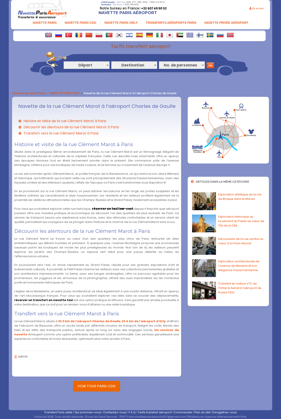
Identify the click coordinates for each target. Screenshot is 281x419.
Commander (183, 412)
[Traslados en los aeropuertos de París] (139, 35)
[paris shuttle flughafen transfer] (149, 35)
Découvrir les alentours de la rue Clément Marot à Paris (71, 127)
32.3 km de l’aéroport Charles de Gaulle (89, 321)
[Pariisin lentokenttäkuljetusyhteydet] (200, 35)
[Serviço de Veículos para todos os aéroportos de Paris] (109, 35)
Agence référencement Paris (226, 417)
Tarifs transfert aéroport (155, 412)
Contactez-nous (115, 412)
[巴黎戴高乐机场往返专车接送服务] (88, 35)
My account (257, 8)
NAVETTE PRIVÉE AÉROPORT (226, 22)
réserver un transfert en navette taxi (43, 300)
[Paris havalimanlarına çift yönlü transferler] (68, 35)
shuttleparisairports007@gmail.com (160, 417)
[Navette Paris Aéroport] (42, 10)
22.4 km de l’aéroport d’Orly (144, 321)
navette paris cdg (80, 22)
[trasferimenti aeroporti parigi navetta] (159, 35)
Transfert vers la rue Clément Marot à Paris (61, 133)
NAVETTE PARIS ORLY (121, 22)
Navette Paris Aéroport (128, 12)
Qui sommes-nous (87, 412)
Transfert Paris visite (58, 412)
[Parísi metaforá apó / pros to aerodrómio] (189, 35)
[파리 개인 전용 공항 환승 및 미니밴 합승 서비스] (119, 35)
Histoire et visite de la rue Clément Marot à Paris (64, 120)
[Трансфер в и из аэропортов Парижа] (58, 35)
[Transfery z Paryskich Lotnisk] (99, 35)
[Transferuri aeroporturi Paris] (78, 35)
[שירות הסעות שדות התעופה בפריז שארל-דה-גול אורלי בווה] (129, 35)
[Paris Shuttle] (48, 35)
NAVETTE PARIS (45, 22)
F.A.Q (132, 412)
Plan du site (202, 412)
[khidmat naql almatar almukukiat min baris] (179, 35)
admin (23, 356)
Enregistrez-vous (225, 412)
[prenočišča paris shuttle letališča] (220, 35)
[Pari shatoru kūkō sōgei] (169, 35)
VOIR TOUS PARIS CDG (96, 386)
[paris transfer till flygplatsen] (210, 35)
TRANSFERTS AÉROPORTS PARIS (171, 22)
